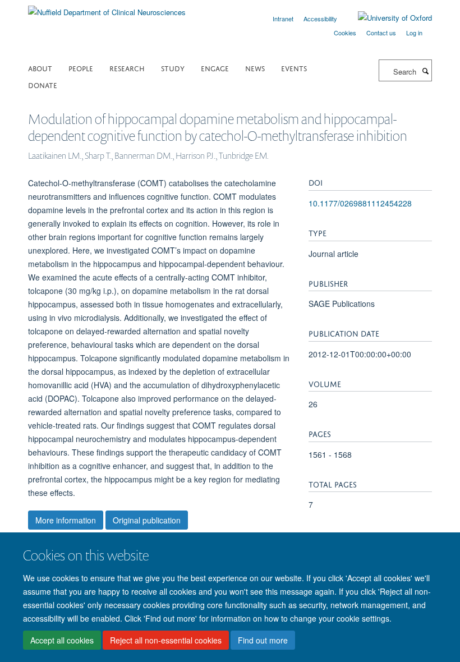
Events (294, 67)
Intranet (283, 18)
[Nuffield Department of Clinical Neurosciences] (107, 8)
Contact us (381, 32)
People (80, 67)
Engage (215, 67)
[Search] (425, 71)
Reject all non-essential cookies (166, 640)
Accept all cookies (62, 640)
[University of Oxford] (386, 18)
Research (127, 67)
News (255, 67)
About (40, 67)
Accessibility (320, 18)
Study (173, 67)
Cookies (345, 32)
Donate (42, 84)
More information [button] (65, 520)
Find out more (263, 640)
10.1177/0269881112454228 (360, 203)
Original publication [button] (147, 520)
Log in (414, 32)
